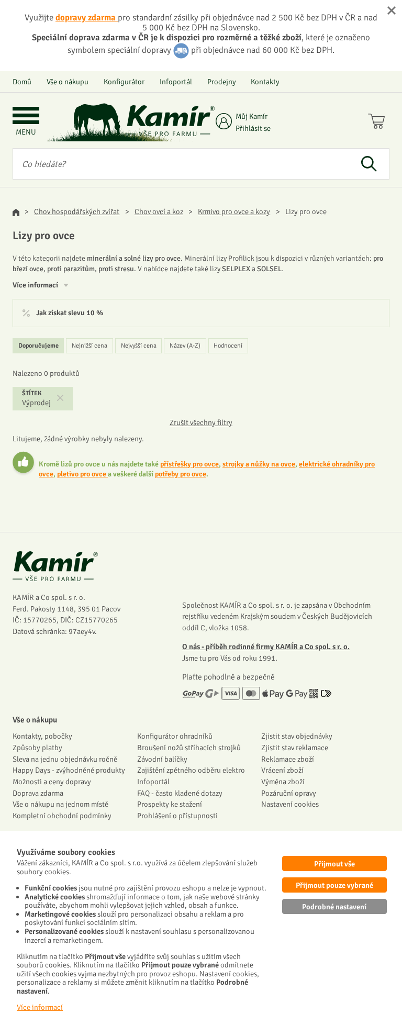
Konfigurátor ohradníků (175, 736)
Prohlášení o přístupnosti (177, 815)
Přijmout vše (334, 863)
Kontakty (265, 81)
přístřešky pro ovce (189, 464)
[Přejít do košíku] (378, 122)
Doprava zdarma (38, 793)
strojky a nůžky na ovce (258, 464)
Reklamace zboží (287, 759)
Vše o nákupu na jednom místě (60, 804)
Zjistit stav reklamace (294, 747)
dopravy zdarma (86, 17)
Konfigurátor (124, 81)
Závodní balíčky (162, 759)
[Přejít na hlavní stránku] (170, 120)
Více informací (40, 1007)
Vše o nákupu (67, 81)
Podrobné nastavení (334, 906)
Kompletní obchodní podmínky (62, 815)
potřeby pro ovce (180, 474)
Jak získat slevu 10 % (69, 313)
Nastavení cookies (290, 804)
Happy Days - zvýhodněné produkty (69, 770)
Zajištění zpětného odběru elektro (191, 770)
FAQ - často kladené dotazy (179, 793)
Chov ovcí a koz (159, 211)
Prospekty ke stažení (169, 804)
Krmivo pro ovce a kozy (234, 211)
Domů (22, 81)
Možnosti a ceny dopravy (52, 781)
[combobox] (181, 164)
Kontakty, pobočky (42, 736)
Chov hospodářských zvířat (76, 211)
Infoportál (176, 81)
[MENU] (26, 116)
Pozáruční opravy (288, 793)
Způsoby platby (37, 747)
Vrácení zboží (282, 770)
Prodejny (221, 81)
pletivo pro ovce (82, 474)
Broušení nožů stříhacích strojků (189, 747)
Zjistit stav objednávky (296, 736)
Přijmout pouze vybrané (334, 885)
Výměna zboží (283, 781)
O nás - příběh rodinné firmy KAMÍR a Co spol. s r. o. (266, 646)
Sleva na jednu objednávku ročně (65, 759)
